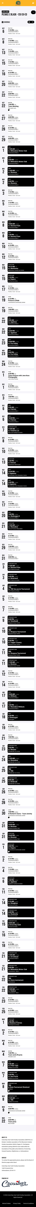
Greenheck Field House (14, 464)
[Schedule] (32, 22)
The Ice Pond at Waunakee (15, 528)
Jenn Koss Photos (13, 379)
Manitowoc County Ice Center (16, 270)
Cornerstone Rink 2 (13, 153)
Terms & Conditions (28, 1203)
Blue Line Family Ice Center (15, 432)
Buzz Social (11, 1123)
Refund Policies (6, 1203)
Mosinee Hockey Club (14, 828)
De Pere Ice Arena (13, 281)
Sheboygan (11, 719)
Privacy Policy (17, 1203)
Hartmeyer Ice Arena (13, 1025)
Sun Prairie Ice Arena (13, 569)
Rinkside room (12, 1057)
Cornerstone (11, 982)
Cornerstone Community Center (16, 302)
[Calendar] (29, 22)
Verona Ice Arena (12, 905)
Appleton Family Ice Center (15, 883)
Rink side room (12, 108)
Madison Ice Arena (13, 1067)
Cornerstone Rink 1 (13, 74)
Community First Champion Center (17, 475)
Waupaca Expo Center (14, 623)
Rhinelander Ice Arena (14, 751)
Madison (10, 1089)
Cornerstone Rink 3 (13, 31)
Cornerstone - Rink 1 (13, 993)
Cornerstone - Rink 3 (13, 971)
